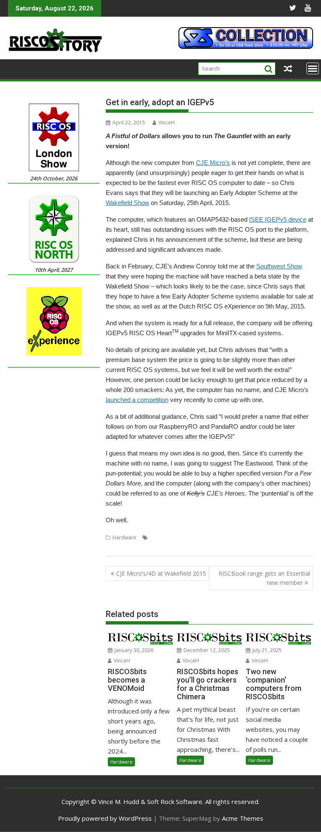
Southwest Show (279, 266)
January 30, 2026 (133, 650)
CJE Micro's (163, 537)
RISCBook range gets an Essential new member (264, 578)
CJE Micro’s (213, 162)
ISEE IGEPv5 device (277, 219)
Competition (194, 537)
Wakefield (133, 547)
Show (112, 547)
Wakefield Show (127, 202)
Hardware (124, 537)
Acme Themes (242, 818)
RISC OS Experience (280, 537)
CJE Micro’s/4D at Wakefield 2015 (161, 573)
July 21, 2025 (266, 650)
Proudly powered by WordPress (105, 818)
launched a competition (137, 399)
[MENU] (312, 68)
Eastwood (223, 537)
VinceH (166, 122)
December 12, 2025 (206, 650)
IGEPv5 (247, 537)
